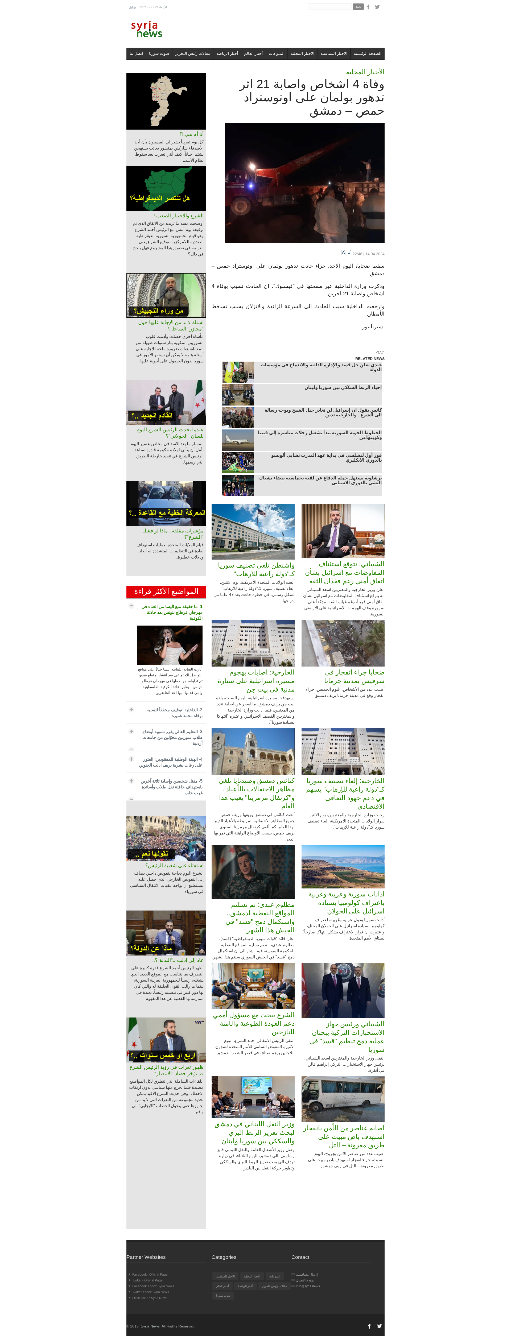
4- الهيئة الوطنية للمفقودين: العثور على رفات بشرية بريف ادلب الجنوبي (171, 762)
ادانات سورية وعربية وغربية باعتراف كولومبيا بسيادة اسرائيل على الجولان (346, 902)
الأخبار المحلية (302, 53)
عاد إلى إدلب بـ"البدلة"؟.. (178, 960)
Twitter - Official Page (147, 1280)
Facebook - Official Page (150, 1274)
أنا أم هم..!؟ (191, 134)
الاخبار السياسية (333, 53)
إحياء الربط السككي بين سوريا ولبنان (343, 388)
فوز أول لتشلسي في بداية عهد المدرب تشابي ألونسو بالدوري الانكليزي (326, 458)
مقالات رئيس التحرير (192, 53)
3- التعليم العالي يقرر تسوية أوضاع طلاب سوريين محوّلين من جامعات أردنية (172, 737)
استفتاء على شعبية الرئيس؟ (174, 865)
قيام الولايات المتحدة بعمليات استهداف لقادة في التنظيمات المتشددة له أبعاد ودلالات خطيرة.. (170, 551)
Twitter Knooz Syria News (150, 1292)
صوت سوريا (159, 53)
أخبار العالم (253, 53)
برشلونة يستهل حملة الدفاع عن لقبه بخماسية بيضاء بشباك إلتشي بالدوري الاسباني (320, 481)
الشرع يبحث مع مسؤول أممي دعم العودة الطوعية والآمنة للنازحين (254, 1023)
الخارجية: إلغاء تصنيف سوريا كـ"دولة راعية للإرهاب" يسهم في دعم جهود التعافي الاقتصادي (345, 793)
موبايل (132, 7)
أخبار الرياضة (227, 53)
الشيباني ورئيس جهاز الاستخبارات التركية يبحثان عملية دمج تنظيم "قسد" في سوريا (347, 1036)
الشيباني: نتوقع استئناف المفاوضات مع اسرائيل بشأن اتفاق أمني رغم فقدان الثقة (345, 572)
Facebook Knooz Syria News (153, 1286)
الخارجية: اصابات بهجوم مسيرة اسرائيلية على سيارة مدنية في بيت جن (256, 680)
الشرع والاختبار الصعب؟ (179, 215)
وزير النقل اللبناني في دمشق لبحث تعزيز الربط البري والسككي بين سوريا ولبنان (255, 1132)
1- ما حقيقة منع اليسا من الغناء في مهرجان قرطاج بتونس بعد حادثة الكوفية (172, 612)
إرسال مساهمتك (307, 1274)
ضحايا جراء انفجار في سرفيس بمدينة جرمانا (354, 676)
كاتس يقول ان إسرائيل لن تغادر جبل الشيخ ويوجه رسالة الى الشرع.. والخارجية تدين (323, 413)
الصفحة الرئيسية (367, 53)
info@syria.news (308, 1286)
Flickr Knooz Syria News (149, 1298)
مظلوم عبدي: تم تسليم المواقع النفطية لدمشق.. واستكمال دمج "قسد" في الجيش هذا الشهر (260, 917)
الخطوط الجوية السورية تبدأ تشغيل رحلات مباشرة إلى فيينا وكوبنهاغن (320, 435)
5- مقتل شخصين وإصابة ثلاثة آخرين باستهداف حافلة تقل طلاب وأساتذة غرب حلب (172, 787)
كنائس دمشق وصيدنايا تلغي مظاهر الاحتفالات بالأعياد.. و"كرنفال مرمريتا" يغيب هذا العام (257, 793)
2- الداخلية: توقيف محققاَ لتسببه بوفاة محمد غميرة (175, 713)
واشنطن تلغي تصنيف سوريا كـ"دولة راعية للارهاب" (256, 569)
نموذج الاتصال (305, 1280)
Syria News (150, 1326)
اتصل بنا (136, 53)
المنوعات (277, 53)
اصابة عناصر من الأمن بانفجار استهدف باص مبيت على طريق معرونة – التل (344, 1136)
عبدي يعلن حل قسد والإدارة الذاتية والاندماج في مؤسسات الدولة (321, 368)
